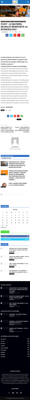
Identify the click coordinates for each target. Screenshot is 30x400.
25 (15, 222)
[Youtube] (20, 392)
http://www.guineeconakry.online (15, 148)
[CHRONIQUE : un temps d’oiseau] (4, 316)
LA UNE (12, 21)
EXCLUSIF (3, 343)
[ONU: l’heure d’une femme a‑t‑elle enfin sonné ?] (4, 185)
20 (23, 220)
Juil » (5, 227)
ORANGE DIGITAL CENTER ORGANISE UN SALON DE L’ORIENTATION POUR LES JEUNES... (18, 250)
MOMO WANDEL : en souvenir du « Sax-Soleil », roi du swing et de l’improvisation (7, 130)
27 (23, 222)
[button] (28, 2)
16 (6, 220)
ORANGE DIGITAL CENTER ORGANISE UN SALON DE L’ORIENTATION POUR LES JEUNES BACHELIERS (17, 164)
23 (6, 222)
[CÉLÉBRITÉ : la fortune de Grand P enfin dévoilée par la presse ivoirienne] (4, 323)
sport (10, 110)
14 (27, 217)
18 (15, 220)
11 (15, 217)
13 (23, 217)
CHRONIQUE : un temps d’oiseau (17, 314)
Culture (8, 21)
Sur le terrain (22, 21)
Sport (16, 21)
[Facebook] (9, 392)
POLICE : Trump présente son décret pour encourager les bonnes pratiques (22, 130)
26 (19, 222)
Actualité (3, 21)
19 (19, 220)
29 (2, 225)
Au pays (3, 345)
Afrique (3, 352)
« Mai (2, 227)
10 (11, 217)
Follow (26, 239)
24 (11, 222)
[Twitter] (13, 392)
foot (6, 110)
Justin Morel (5, 31)
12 (19, 217)
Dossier (3, 354)
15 (2, 220)
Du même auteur (6, 158)
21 (27, 220)
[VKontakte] (17, 392)
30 (6, 225)
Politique (3, 350)
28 (27, 222)
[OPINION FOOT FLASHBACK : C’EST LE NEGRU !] (4, 330)
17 (11, 220)
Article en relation (7, 156)
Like (27, 236)
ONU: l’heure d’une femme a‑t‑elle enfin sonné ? (18, 184)
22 (2, 222)
